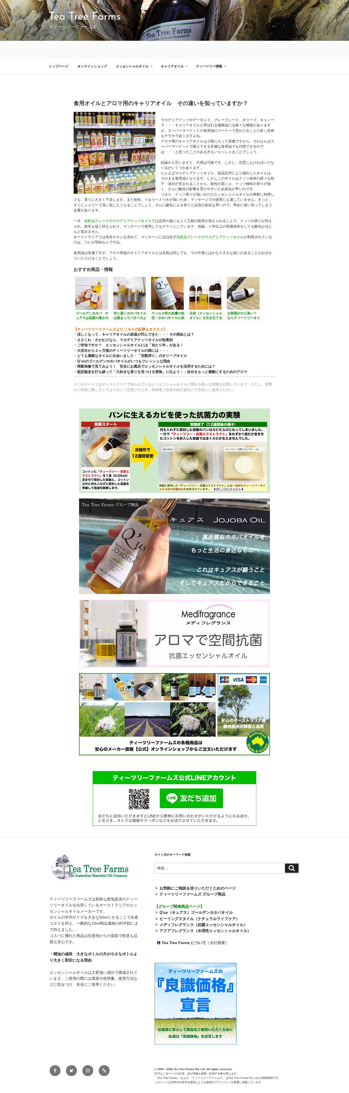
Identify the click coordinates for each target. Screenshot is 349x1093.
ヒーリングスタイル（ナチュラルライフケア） (200, 918)
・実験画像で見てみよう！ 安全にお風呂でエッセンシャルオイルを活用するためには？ (144, 366)
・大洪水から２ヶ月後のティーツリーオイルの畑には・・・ (121, 350)
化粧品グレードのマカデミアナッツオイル (118, 221)
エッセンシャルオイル (132, 66)
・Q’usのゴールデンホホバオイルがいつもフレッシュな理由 (122, 361)
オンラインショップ (92, 66)
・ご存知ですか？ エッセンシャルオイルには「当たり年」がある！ (128, 345)
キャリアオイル (172, 66)
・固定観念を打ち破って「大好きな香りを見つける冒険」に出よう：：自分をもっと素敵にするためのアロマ (160, 372)
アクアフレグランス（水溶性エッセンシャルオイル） (205, 930)
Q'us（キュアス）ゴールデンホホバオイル (196, 912)
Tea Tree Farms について (184, 942)
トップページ (58, 66)
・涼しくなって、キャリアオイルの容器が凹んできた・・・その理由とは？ (134, 334)
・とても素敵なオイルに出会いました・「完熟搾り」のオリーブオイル (130, 356)
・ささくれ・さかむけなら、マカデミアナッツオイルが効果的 (123, 340)
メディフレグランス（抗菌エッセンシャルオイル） (203, 924)
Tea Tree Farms (85, 17)
